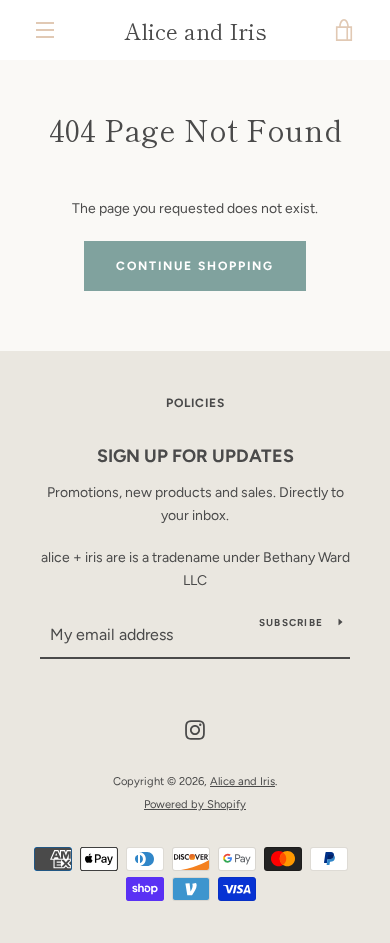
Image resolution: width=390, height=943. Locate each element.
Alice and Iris (195, 30)
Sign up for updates (195, 456)
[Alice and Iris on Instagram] (195, 729)
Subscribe (291, 622)
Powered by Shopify (195, 804)
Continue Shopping (195, 266)
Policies (195, 403)
